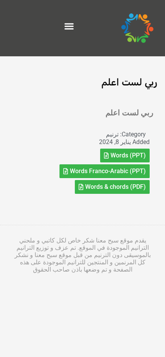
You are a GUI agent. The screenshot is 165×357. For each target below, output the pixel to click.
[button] (68, 26)
